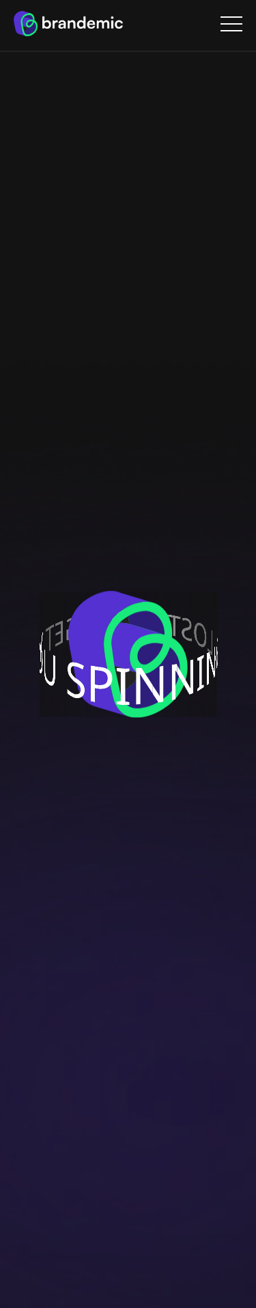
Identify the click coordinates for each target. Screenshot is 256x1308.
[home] (68, 23)
